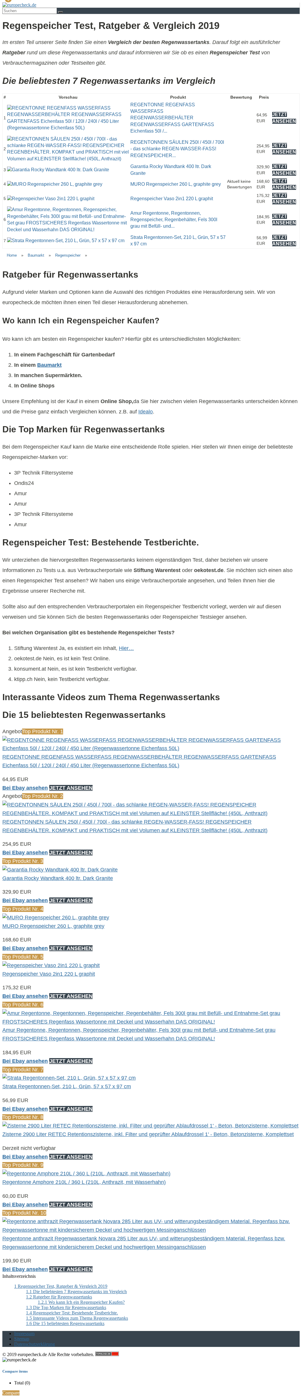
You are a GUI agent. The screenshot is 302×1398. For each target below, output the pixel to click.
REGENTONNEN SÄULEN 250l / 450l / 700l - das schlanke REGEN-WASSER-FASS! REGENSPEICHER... (177, 149)
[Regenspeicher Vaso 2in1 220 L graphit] (50, 198)
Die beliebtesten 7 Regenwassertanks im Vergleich (76, 1291)
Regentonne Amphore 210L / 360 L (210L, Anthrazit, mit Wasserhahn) (84, 1182)
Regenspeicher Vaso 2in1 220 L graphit (171, 198)
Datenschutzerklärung (34, 1344)
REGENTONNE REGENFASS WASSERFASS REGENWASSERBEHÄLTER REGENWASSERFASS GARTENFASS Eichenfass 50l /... (172, 118)
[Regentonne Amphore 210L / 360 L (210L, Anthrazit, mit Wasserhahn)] (86, 1174)
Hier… (126, 648)
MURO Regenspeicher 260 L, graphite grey (175, 184)
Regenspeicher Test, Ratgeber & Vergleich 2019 (60, 1286)
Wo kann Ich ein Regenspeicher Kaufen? (81, 1302)
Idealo (145, 412)
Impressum (24, 1333)
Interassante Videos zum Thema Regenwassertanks (77, 1318)
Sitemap (21, 1338)
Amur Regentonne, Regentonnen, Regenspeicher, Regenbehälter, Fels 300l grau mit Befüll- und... (173, 220)
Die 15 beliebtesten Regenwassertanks (65, 1323)
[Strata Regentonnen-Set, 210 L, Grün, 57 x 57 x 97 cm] (65, 240)
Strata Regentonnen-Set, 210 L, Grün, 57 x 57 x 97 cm (66, 1086)
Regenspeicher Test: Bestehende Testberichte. (72, 1312)
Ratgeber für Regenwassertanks (59, 1296)
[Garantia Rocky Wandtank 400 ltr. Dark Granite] (58, 169)
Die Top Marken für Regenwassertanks (66, 1307)
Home (12, 255)
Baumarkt (36, 255)
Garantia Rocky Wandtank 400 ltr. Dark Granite (57, 878)
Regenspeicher (68, 255)
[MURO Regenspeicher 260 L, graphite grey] (54, 184)
